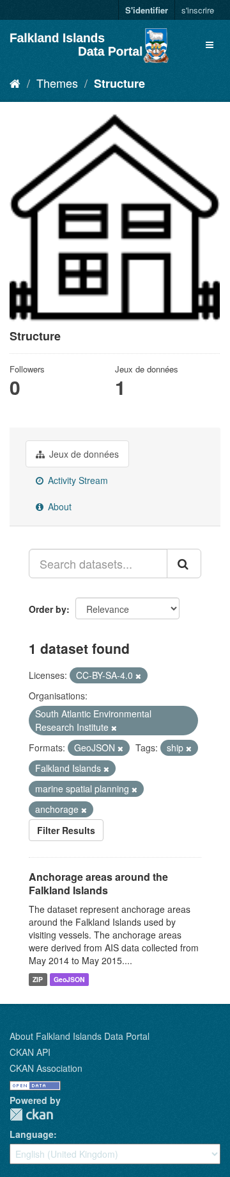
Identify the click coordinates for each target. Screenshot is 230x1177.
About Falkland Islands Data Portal (80, 1036)
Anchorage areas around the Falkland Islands (98, 883)
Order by (47, 609)
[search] (184, 563)
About (58, 506)
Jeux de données (83, 453)
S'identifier (146, 10)
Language (32, 1134)
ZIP (38, 979)
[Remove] (138, 676)
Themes (57, 82)
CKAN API (30, 1052)
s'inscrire (197, 10)
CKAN (31, 1114)
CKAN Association (46, 1068)
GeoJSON (69, 979)
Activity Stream (76, 480)
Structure (119, 83)
